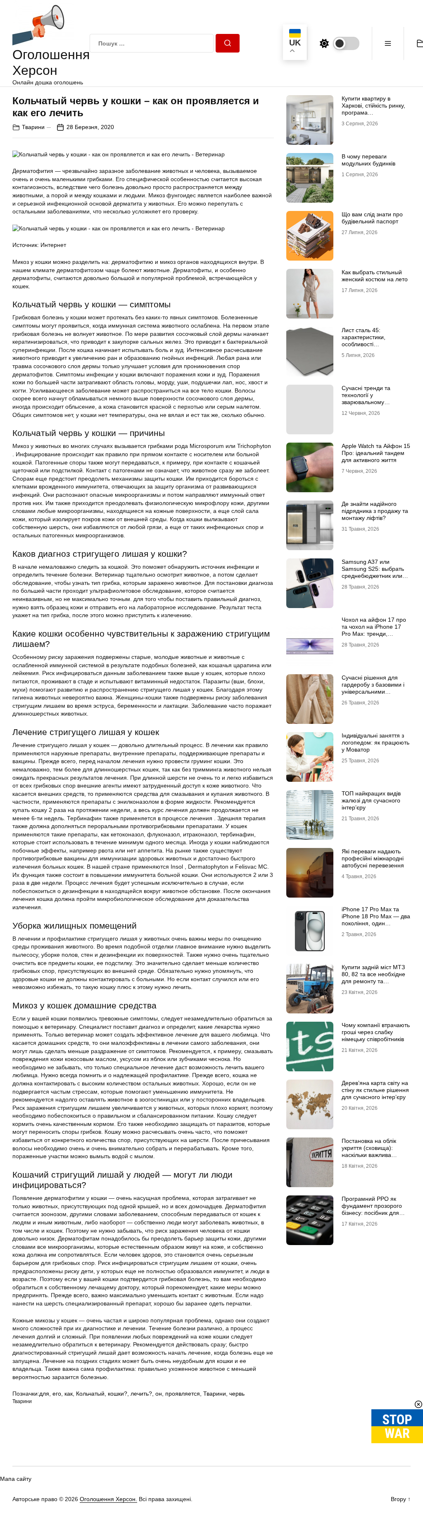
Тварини (33, 127)
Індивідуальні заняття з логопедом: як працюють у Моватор (375, 742)
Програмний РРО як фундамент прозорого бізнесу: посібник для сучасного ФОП (372, 1209)
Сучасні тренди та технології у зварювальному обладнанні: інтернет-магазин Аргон (371, 402)
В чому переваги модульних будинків (368, 160)
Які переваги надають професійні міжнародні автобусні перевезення (373, 858)
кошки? (117, 1393)
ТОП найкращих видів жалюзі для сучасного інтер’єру (371, 800)
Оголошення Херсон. (108, 1499)
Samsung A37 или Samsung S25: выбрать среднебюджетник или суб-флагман (373, 572)
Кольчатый (90, 1393)
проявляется (182, 1393)
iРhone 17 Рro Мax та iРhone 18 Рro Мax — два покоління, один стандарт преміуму (376, 919)
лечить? (141, 1393)
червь (237, 1393)
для (44, 1393)
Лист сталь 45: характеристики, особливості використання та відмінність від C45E (369, 344)
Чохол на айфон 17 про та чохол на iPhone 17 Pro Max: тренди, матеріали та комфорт (374, 630)
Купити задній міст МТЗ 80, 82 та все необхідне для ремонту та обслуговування (373, 977)
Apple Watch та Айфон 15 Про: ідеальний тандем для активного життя (376, 453)
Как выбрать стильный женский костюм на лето (375, 276)
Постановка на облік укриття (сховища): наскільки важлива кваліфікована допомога (374, 1151)
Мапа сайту (15, 1478)
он (158, 1393)
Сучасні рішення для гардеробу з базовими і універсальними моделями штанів (373, 688)
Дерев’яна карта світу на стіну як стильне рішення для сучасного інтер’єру (375, 1090)
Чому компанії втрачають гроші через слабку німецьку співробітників (376, 1032)
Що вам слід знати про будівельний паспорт (372, 218)
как (68, 1393)
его (56, 1393)
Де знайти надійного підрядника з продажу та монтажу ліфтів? (375, 511)
